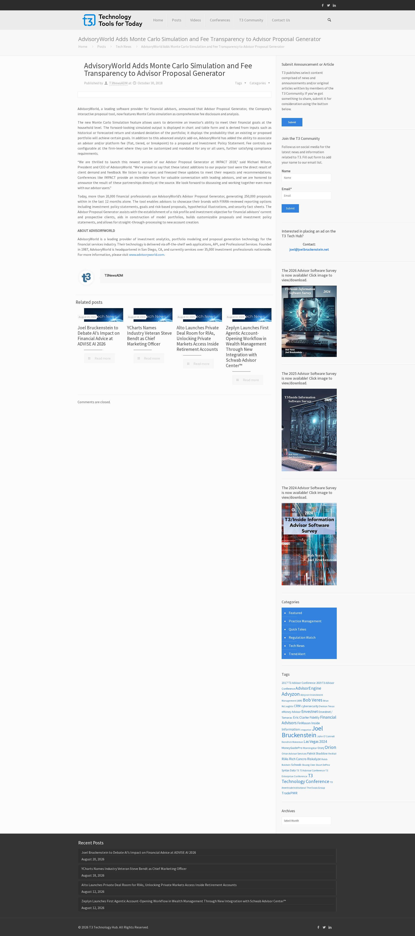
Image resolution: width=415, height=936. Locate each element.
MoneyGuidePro (292, 748)
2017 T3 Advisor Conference (299, 683)
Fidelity (314, 717)
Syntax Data (289, 770)
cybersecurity (309, 706)
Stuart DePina (323, 764)
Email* (287, 189)
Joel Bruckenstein (302, 731)
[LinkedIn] (334, 5)
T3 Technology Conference (305, 778)
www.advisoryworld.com (146, 254)
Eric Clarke (301, 717)
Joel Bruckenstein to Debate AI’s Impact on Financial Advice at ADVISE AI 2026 (99, 336)
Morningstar (310, 748)
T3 (297, 770)
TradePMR (289, 793)
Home (82, 46)
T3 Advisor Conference (312, 770)
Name (286, 171)
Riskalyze (314, 759)
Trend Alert (297, 654)
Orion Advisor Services (294, 753)
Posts (101, 46)
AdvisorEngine (308, 688)
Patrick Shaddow (317, 753)
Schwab (296, 765)
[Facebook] (323, 5)
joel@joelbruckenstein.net (309, 249)
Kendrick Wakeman (292, 741)
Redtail (332, 753)
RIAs (285, 759)
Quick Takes (297, 629)
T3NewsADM (118, 83)
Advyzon (291, 694)
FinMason (304, 723)
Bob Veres (312, 700)
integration (305, 729)
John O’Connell (326, 736)
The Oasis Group (315, 787)
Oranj (321, 748)
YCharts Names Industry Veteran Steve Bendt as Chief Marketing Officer (149, 336)
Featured (295, 613)
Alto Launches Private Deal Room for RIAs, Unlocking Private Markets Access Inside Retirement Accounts (198, 338)
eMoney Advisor (291, 712)
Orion (330, 747)
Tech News (123, 46)
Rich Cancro (297, 759)
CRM (297, 706)
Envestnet (309, 711)
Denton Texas (326, 706)
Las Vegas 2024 (315, 741)
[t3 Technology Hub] (112, 20)
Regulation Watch (302, 637)
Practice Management (305, 621)
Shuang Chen (308, 764)
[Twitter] (328, 5)
